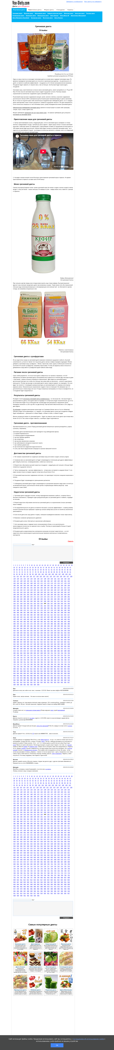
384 (14, 612)
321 (31, 603)
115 (28, 576)
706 (69, 653)
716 (45, 655)
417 (69, 614)
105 (53, 574)
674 (18, 650)
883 (35, 678)
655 (69, 646)
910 (69, 680)
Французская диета (43, 15)
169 (35, 583)
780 (31, 664)
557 (25, 635)
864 (28, 675)
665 (45, 648)
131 (21, 578)
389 (31, 612)
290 (42, 599)
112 (18, 576)
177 (62, 583)
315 (69, 601)
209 (55, 587)
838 (55, 671)
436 (18, 619)
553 (69, 632)
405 (28, 614)
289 (38, 599)
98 (30, 574)
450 (65, 619)
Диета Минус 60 (64, 15)
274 (45, 596)
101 (39, 574)
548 (52, 632)
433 (65, 617)
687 (62, 650)
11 (34, 565)
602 (62, 639)
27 (17, 567)
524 (28, 630)
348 (65, 605)
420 (21, 617)
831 (31, 671)
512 (45, 628)
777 (21, 664)
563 (45, 635)
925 (62, 682)
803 (52, 666)
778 (25, 664)
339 (35, 605)
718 (52, 655)
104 (49, 574)
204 (38, 587)
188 (42, 585)
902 (42, 680)
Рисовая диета (90, 13)
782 (38, 664)
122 (51, 576)
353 (25, 608)
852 (45, 673)
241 (48, 592)
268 (25, 596)
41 (54, 567)
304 (31, 601)
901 (38, 680)
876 (69, 675)
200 (25, 587)
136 (38, 578)
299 (14, 601)
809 (14, 668)
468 (69, 621)
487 (18, 626)
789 (62, 664)
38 (46, 567)
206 (45, 587)
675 (21, 650)
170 (38, 583)
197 (14, 587)
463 (52, 621)
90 (67, 572)
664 (42, 648)
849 (35, 673)
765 (38, 662)
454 (21, 621)
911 (14, 682)
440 (31, 619)
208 (52, 587)
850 (38, 673)
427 (45, 617)
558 (28, 635)
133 (28, 578)
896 (21, 680)
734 (48, 657)
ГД (33, 733)
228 (62, 590)
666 (48, 648)
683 (48, 650)
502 (69, 626)
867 (38, 675)
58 (41, 569)
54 (30, 569)
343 (48, 605)
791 (69, 664)
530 (48, 630)
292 (48, 599)
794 (21, 666)
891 (62, 678)
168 (31, 583)
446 (52, 619)
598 (48, 639)
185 (31, 585)
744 (25, 659)
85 (54, 572)
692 (21, 653)
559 (31, 635)
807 (65, 666)
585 (62, 637)
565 (52, 635)
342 (45, 605)
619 (62, 641)
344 (52, 605)
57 (38, 569)
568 (62, 635)
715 (41, 655)
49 (17, 569)
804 (55, 666)
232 (18, 592)
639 (14, 646)
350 (14, 608)
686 (58, 650)
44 (62, 567)
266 (18, 596)
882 (31, 678)
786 (52, 664)
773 (65, 662)
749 (42, 659)
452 (14, 621)
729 (31, 657)
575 (28, 637)
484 (65, 623)
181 (18, 585)
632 (48, 644)
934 (35, 684)
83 (49, 572)
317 (18, 603)
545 (42, 632)
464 (55, 621)
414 (58, 614)
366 (69, 608)
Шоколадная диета (40, 13)
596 (42, 639)
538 (18, 632)
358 (42, 608)
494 (42, 626)
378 (52, 610)
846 (25, 673)
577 (35, 637)
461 (45, 621)
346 (58, 605)
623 (18, 644)
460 (42, 621)
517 (62, 628)
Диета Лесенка (58, 18)
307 (42, 601)
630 (42, 644)
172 (45, 583)
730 (35, 657)
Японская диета (28, 13)
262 (62, 594)
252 (28, 594)
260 (55, 594)
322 (35, 603)
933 (31, 684)
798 (35, 666)
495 (45, 626)
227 (58, 590)
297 (65, 599)
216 (21, 590)
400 (69, 612)
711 (28, 655)
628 (35, 644)
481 (55, 623)
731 (38, 657)
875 (65, 675)
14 (42, 565)
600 (55, 639)
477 (42, 623)
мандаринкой (61, 710)
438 (25, 619)
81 (43, 572)
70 (14, 572)
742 (18, 659)
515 (55, 628)
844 (18, 673)
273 (42, 596)
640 (18, 646)
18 (53, 565)
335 (21, 605)
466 (62, 621)
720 (58, 655)
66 (62, 569)
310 (52, 601)
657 (18, 648)
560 (35, 635)
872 (55, 675)
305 (35, 601)
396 (55, 612)
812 (25, 668)
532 (55, 630)
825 (69, 668)
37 (43, 567)
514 (52, 628)
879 (21, 678)
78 (35, 572)
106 (56, 574)
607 (21, 641)
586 (65, 637)
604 (69, 639)
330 (62, 603)
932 (28, 684)
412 (52, 614)
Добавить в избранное (74, 1)
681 (42, 650)
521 (18, 630)
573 (21, 637)
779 (28, 664)
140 (52, 578)
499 (58, 626)
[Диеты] (20, 4)
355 (31, 608)
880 (25, 678)
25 (71, 565)
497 (52, 626)
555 (18, 635)
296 (62, 599)
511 (42, 628)
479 (48, 623)
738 (62, 657)
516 (58, 628)
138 (45, 578)
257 (45, 594)
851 (42, 673)
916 (31, 682)
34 (35, 567)
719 (55, 655)
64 (57, 569)
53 (27, 569)
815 (35, 668)
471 (21, 623)
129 (14, 578)
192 (55, 585)
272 (38, 596)
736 (55, 657)
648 (45, 646)
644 (31, 646)
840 (62, 671)
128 (71, 576)
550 (58, 632)
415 (62, 614)
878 (18, 678)
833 (38, 671)
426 (42, 617)
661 (31, 648)
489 (25, 626)
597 (45, 639)
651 (55, 646)
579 (42, 637)
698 (42, 653)
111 (14, 576)
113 (21, 576)
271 (35, 596)
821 (55, 668)
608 (25, 641)
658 (21, 648)
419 (18, 617)
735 (52, 657)
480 (52, 623)
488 (21, 626)
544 (38, 632)
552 (65, 632)
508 (31, 628)
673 (14, 650)
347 (62, 605)
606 (18, 641)
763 (31, 662)
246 (65, 592)
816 (38, 668)
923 (55, 682)
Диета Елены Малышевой (78, 15)
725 (18, 657)
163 (14, 583)
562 (42, 635)
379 (55, 610)
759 (18, 662)
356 (35, 608)
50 (19, 569)
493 (38, 626)
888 (52, 678)
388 (28, 612)
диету (52, 710)
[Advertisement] (26, 1020)
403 (21, 614)
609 (28, 641)
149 (25, 581)
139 (48, 578)
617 (55, 641)
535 (65, 630)
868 (42, 675)
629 (38, 644)
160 (62, 581)
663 (38, 648)
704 (62, 653)
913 (21, 682)
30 (25, 567)
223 (45, 590)
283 (18, 599)
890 (58, 678)
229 (65, 590)
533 (58, 630)
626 (28, 644)
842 (69, 671)
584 (58, 637)
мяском (70, 745)
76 (30, 572)
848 (31, 673)
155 (45, 581)
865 (31, 675)
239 (42, 592)
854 (52, 673)
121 (47, 576)
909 (65, 680)
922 (52, 682)
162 (69, 581)
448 (58, 619)
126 (64, 576)
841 (65, 671)
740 (69, 657)
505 (21, 628)
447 (55, 619)
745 (28, 659)
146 (14, 581)
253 (31, 594)
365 (65, 608)
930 (21, 684)
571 (14, 637)
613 (41, 641)
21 (61, 565)
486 (14, 626)
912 (18, 682)
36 (41, 567)
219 (31, 590)
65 (59, 569)
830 (28, 671)
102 (43, 574)
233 (21, 592)
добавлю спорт (33, 746)
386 (21, 612)
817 (41, 668)
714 (38, 655)
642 (25, 646)
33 (33, 567)
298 (69, 599)
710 (25, 655)
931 (25, 684)
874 (62, 675)
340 (38, 605)
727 (25, 657)
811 (21, 668)
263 (65, 594)
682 (45, 650)
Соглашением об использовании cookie (88, 1039)
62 (51, 569)
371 (28, 610)
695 (31, 653)
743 (21, 659)
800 (42, 666)
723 (69, 655)
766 (42, 662)
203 (35, 587)
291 (45, 599)
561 (38, 635)
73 (22, 572)
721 (62, 655)
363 (58, 608)
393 (45, 612)
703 (58, 653)
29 (22, 567)
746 (31, 659)
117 (34, 576)
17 (50, 565)
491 (31, 626)
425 (38, 617)
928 (14, 684)
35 (38, 567)
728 (28, 657)
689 (69, 650)
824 (65, 668)
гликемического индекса (30, 750)
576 (31, 637)
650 (52, 646)
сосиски (70, 726)
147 (18, 581)
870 (48, 675)
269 (28, 596)
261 (58, 594)
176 (58, 583)
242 (52, 592)
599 (52, 639)
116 (31, 576)
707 (14, 655)
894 (14, 680)
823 (62, 668)
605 (14, 641)
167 (28, 583)
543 (35, 632)
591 (25, 639)
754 (58, 659)
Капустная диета (79, 13)
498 (55, 626)
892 (65, 678)
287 (31, 599)
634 (55, 644)
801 (45, 666)
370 (25, 610)
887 (48, 678)
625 (25, 644)
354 (28, 608)
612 (38, 641)
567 (58, 635)
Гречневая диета (17, 13)
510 (38, 628)
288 (35, 599)
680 (38, 650)
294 (55, 599)
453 (18, 621)
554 (14, 635)
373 (35, 610)
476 (38, 623)
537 (14, 632)
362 (55, 608)
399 (65, 612)
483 (62, 623)
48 (14, 569)
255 (38, 594)
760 (21, 662)
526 (35, 630)
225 (52, 590)
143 (62, 578)
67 (65, 569)
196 (69, 585)
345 (55, 605)
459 (38, 621)
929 (18, 684)
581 (48, 637)
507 (28, 628)
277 (55, 596)
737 (58, 657)
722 (65, 655)
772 (62, 662)
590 (21, 639)
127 (68, 576)
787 (55, 664)
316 (14, 603)
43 (59, 567)
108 (63, 574)
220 (35, 590)
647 (42, 646)
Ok (57, 1045)
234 (25, 592)
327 (52, 603)
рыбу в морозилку (57, 753)
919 (41, 682)
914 (25, 682)
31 (27, 567)
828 (21, 671)
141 (55, 578)
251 (25, 594)
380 (58, 610)
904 (48, 680)
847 (28, 673)
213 (69, 587)
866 (35, 675)
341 (42, 605)
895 (18, 680)
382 (65, 610)
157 (52, 581)
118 (37, 576)
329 (58, 603)
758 (14, 662)
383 (69, 610)
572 (18, 637)
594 (35, 639)
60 (46, 569)
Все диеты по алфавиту (93, 1)
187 (38, 585)
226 (55, 590)
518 (65, 628)
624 (21, 644)
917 (35, 682)
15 (45, 565)
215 (18, 590)
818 (45, 668)
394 (48, 612)
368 (18, 610)
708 (18, 655)
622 (14, 644)
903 (45, 680)
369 (21, 610)
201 (28, 587)
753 (55, 659)
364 (62, 608)
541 (28, 632)
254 (35, 594)
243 (55, 592)
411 (48, 614)
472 (25, 623)
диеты (43, 741)
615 (48, 641)
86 (57, 572)
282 (14, 599)
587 (69, 637)
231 (14, 592)
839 (58, 671)
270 (31, 596)
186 (35, 585)
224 (48, 590)
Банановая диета (31, 15)
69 (70, 569)
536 (69, 630)
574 (25, 637)
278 (58, 596)
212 (65, 587)
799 (38, 666)
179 (69, 583)
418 (14, 617)
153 (38, 581)
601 (58, 639)
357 (38, 608)
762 (28, 662)
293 (52, 599)
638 (69, 644)
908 (62, 680)
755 (62, 659)
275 (48, 596)
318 (21, 603)
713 (35, 655)
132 (25, 578)
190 (48, 585)
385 (18, 612)
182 (21, 585)
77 (33, 572)
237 (35, 592)
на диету (32, 718)
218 (28, 590)
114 (24, 576)
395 (52, 612)
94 (19, 574)
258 (48, 594)
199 (21, 587)
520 (14, 630)
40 (51, 567)
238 (38, 592)
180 (14, 585)
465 (58, 621)
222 (42, 590)
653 (62, 646)
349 (69, 605)
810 (18, 668)
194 (62, 585)
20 (58, 565)
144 (65, 578)
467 (65, 621)
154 (42, 581)
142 (58, 578)
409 (42, 614)
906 (55, 680)
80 (41, 572)
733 (45, 657)
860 (14, 675)
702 (55, 653)
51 (22, 569)
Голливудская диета (18, 15)
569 (65, 635)
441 (35, 619)
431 (58, 617)
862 (21, 675)
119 (41, 576)
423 (31, 617)
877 (14, 678)
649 (48, 646)
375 (42, 610)
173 (48, 583)
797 (31, 666)
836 (48, 671)
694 (28, 653)
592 (28, 639)
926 (65, 682)
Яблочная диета (68, 13)
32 (30, 567)
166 (25, 583)
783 (42, 664)
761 (25, 662)
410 (45, 614)
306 (38, 601)
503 (14, 628)
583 (55, 637)
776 (18, 664)
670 (62, 648)
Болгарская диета (36, 18)
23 (66, 565)
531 (52, 630)
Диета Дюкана (54, 15)
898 (28, 680)
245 (62, 592)
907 (58, 680)
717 (48, 655)
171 (42, 583)
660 (28, 648)
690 (14, 653)
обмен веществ (45, 739)
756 (65, 659)
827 (18, 671)
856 (58, 673)
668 (55, 648)
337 (28, 605)
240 (45, 592)
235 (28, 592)
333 (14, 605)
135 (35, 578)
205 (42, 587)
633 (52, 644)
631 (45, 644)
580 (45, 637)
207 (48, 587)
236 (31, 592)
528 (42, 630)
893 (69, 678)
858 (65, 673)
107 (60, 574)
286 (28, 599)
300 (18, 601)
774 (69, 662)
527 (38, 630)
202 (31, 587)
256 (42, 594)
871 (52, 675)
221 (38, 590)
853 (48, 673)
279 (62, 596)
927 (69, 682)
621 (69, 641)
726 (21, 657)
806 (62, 666)
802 (48, 666)
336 (25, 605)
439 (28, 619)
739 (65, 657)
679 (35, 650)
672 (69, 648)
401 (14, 614)
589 (18, 639)
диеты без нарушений (42, 726)
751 (48, 659)
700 (48, 653)
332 (69, 603)
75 (27, 572)
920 (45, 682)
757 (69, 659)
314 (65, 601)
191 (52, 585)
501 (65, 626)
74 (25, 572)
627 (31, 644)
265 (14, 596)
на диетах (48, 769)
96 (25, 574)
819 (48, 668)
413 (55, 614)
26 (14, 567)
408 (38, 614)
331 (65, 603)
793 (18, 666)
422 (28, 617)
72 (19, 572)
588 (14, 639)
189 (45, 585)
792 (14, 666)
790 (65, 664)
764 (35, 662)
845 (21, 673)
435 (14, 619)
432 (62, 617)
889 (55, 678)
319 (25, 603)
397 (58, 612)
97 (27, 574)
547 (48, 632)
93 (17, 574)
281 (69, 596)
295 (58, 599)
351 (18, 608)
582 (52, 637)
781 (35, 664)
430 (55, 617)
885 (42, 678)
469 (14, 623)
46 (67, 567)
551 (62, 632)
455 (25, 621)
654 (65, 646)
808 (69, 666)
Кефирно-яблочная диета (54, 13)
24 (69, 565)
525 (31, 630)
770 (55, 662)
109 (66, 574)
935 (38, 684)
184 (28, 585)
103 (46, 574)
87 (59, 572)
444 (45, 619)
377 (48, 610)
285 (25, 599)
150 (28, 581)
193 (58, 585)
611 (35, 641)
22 (63, 565)
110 (70, 574)
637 (65, 644)
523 (25, 630)
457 (31, 621)
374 (38, 610)
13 (39, 565)
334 (18, 605)
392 (42, 612)
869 (45, 675)
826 (14, 671)
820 (52, 668)
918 (38, 682)
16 (47, 565)
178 (65, 583)
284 (21, 599)
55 (33, 569)
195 (65, 585)
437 (21, 619)
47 (70, 567)
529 (45, 630)
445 (48, 619)
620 (65, 641)
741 (14, 659)
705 (65, 653)
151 (31, 581)
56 (35, 569)
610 (31, 641)
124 (58, 576)
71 (17, 572)
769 (52, 662)
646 (38, 646)
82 (46, 572)
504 (18, 628)
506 (25, 628)
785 (48, 664)
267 (21, 596)
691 (18, 653)
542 (31, 632)
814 (31, 668)
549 (55, 632)
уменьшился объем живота (33, 710)
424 (35, 617)
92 (14, 574)
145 (69, 578)
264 (69, 594)
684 (52, 650)
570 (69, 635)
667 (52, 648)
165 (21, 583)
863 (25, 675)
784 (45, 664)
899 (31, 680)
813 (28, 668)
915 (28, 682)
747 (35, 659)
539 (21, 632)
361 (52, 608)
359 (45, 608)
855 (55, 673)
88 (62, 572)
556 (21, 635)
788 (58, 664)
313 (62, 601)
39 (49, 567)
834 (42, 671)
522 (21, 630)
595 (38, 639)
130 (18, 578)
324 (42, 603)
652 (58, 646)
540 (25, 632)
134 (31, 578)
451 (69, 619)
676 (25, 650)
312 (58, 601)
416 (65, 614)
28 (19, 567)
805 (58, 666)
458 (35, 621)
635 (58, 644)
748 (38, 659)
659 (25, 648)
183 (25, 585)
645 (35, 646)
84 (51, 572)
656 (14, 648)
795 (25, 666)
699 (45, 653)
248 (14, 594)
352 (21, 608)
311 (55, 601)
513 (48, 628)
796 (28, 666)
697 (38, 653)
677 (28, 650)
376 (45, 610)
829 (25, 671)
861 (18, 675)
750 (45, 659)
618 (58, 641)
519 (69, 628)
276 (52, 596)
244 (58, 592)
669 (58, 648)
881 (28, 678)
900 (35, 680)
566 (55, 635)
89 (65, 572)
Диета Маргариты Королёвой (21, 18)
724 (14, 657)
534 (62, 630)
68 (67, 569)
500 (62, 626)
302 (25, 601)
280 (65, 596)
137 (42, 578)
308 (45, 601)
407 (35, 614)
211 (62, 587)
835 (45, 671)
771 (58, 662)
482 (58, 623)
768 (48, 662)
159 (58, 581)
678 (31, 650)
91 (70, 572)
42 (57, 567)
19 (55, 565)
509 (35, 628)
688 (65, 650)
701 (52, 653)
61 (49, 569)
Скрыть (70, 541)
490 (28, 626)
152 (35, 581)
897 (25, 680)
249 (18, 594)
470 (18, 623)
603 (65, 639)
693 (25, 653)
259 (52, 594)
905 (52, 680)
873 (58, 675)
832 (35, 671)
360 (48, 608)
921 (48, 682)
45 (65, 567)
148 (21, 581)
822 (58, 668)
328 (55, 603)
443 (42, 619)
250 (21, 594)
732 (42, 657)
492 (35, 626)
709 (21, 655)
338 (31, 605)
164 (18, 583)
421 (25, 617)
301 (21, 601)
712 (31, 655)
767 (45, 662)
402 (18, 614)
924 (58, 682)
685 (55, 650)
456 (28, 621)
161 (65, 581)
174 (52, 583)
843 (14, 673)
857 (62, 673)
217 (25, 590)
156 (48, 581)
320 (28, 603)
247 (69, 592)
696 (35, 653)
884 (38, 678)
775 (14, 664)
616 (52, 641)
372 (31, 610)
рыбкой (25, 746)
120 (44, 576)
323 (38, 603)
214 (14, 590)
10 (32, 565)
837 (52, 671)
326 (48, 603)
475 (35, 623)
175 (55, 583)
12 (37, 565)
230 (69, 590)
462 (48, 621)
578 (38, 637)
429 (52, 617)
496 (48, 626)
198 (18, 587)
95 (22, 574)
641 (21, 646)
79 (38, 572)
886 (45, 678)
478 (45, 623)
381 (62, 610)
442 (38, 619)
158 (55, 581)
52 (25, 569)
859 (69, 673)
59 (43, 569)
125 (61, 576)
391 (38, 612)
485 (69, 623)
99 (33, 574)
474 (31, 623)
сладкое (23, 748)
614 (45, 641)
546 (45, 632)
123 (54, 576)
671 (65, 648)
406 (31, 614)
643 (28, 646)
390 (35, 612)
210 (58, 587)
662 (35, 648)
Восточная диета (48, 18)
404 (25, 614)
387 (25, 612)
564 (48, 635)
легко (14, 745)
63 (54, 569)
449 (62, 619)
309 (48, 601)
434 (69, 617)
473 (28, 623)
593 (31, 639)
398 (62, 612)
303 (28, 601)
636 (62, 644)
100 (36, 574)
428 (48, 617)
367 (14, 610)
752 (52, 659)
